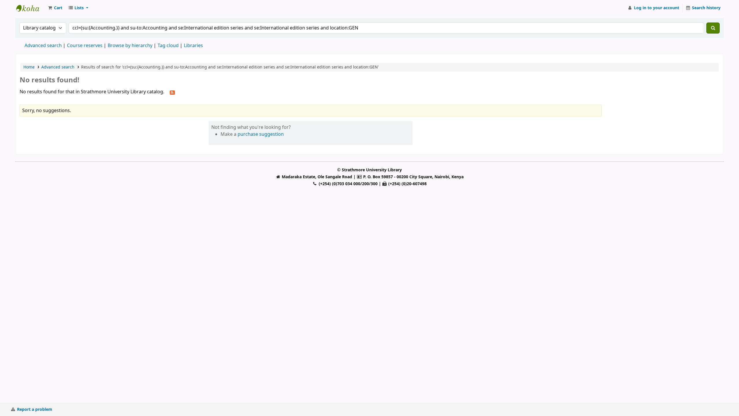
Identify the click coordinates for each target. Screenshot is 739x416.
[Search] (713, 28)
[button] (55, 8)
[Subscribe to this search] (172, 92)
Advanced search (43, 45)
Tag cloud (168, 45)
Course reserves (84, 45)
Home (29, 67)
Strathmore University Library (30, 8)
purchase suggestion (261, 134)
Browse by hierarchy (130, 45)
